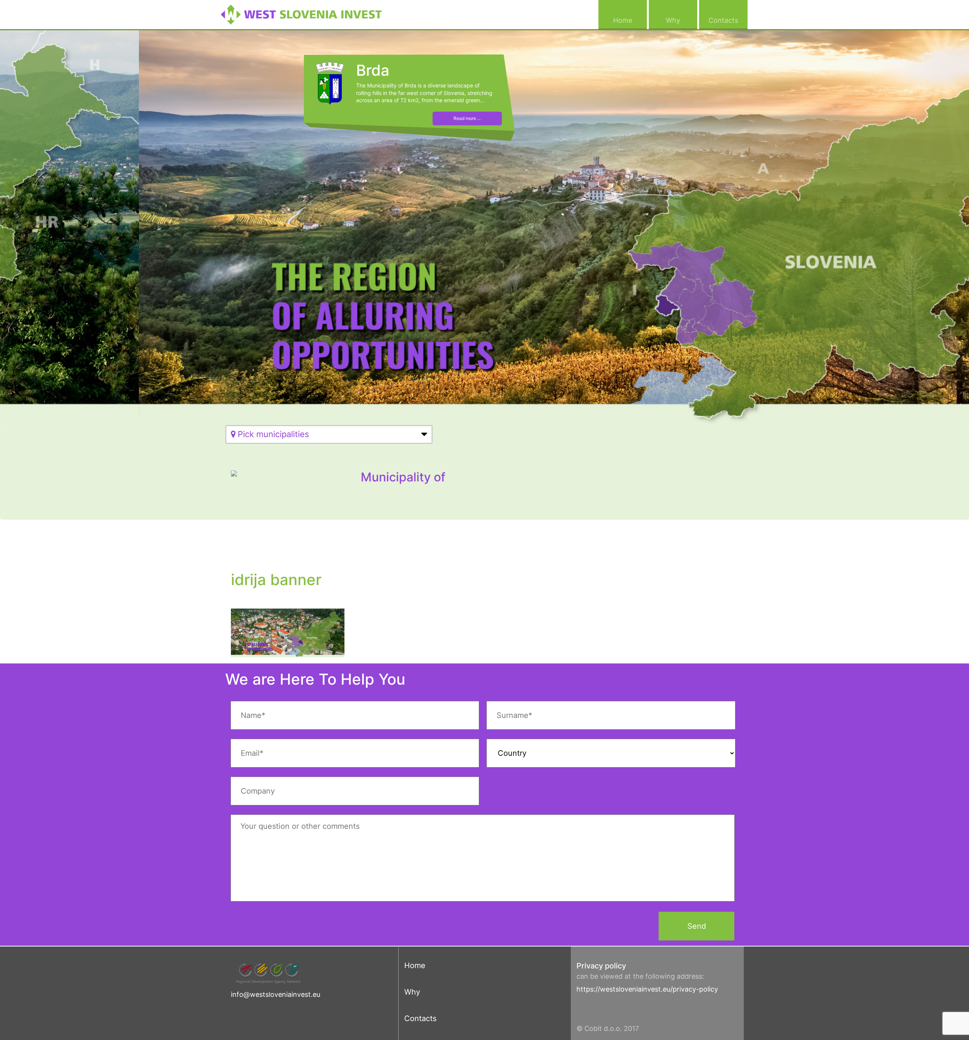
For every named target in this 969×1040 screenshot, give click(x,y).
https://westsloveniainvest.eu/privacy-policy (647, 989)
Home (630, 20)
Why (681, 20)
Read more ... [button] (328, 118)
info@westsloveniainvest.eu (275, 994)
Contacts (728, 20)
